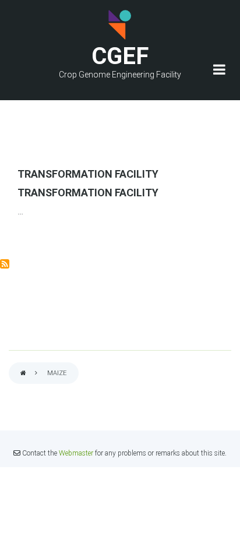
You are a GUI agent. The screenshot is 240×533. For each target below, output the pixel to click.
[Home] (120, 25)
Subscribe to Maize (4, 264)
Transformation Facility (87, 174)
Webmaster (76, 453)
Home (23, 374)
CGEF (120, 56)
